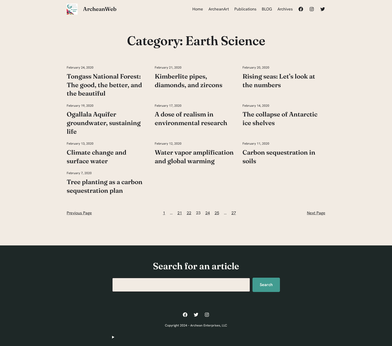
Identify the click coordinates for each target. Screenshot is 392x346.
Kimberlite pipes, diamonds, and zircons (188, 80)
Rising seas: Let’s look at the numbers (279, 80)
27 (233, 212)
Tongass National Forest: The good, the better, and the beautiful (104, 84)
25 (217, 212)
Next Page (316, 212)
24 (207, 212)
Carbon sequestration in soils (279, 156)
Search (266, 284)
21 (179, 212)
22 (189, 212)
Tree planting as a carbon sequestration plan (104, 186)
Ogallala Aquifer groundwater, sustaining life (104, 122)
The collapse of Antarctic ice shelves (280, 118)
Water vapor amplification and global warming (194, 156)
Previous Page (79, 212)
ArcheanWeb (100, 9)
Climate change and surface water (96, 156)
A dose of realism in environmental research (191, 118)
